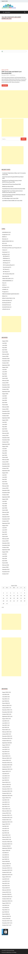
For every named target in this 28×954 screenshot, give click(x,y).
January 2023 (5, 435)
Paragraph (4, 291)
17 (7, 598)
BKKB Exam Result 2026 (7, 186)
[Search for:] (14, 139)
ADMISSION (5, 232)
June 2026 (4, 345)
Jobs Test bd (11, 950)
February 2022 (5, 459)
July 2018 (4, 554)
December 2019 (5, 516)
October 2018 (5, 547)
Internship (4, 276)
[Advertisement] (14, 36)
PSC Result (5, 269)
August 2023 (5, 420)
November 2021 (6, 466)
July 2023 (4, 422)
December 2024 (5, 384)
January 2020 (5, 514)
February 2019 (5, 538)
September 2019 (6, 523)
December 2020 (5, 490)
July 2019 (4, 527)
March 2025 (5, 378)
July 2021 (4, 475)
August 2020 (5, 499)
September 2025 (6, 365)
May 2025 (4, 373)
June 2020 (4, 503)
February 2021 (5, 486)
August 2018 (5, 551)
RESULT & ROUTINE (5, 69)
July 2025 (4, 369)
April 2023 (4, 428)
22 (24, 598)
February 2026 (5, 354)
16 (3, 598)
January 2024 (5, 409)
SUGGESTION (5, 304)
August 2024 (5, 393)
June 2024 (4, 398)
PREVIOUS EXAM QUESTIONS (9, 293)
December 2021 (5, 464)
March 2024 (5, 404)
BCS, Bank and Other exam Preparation (11, 247)
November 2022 (6, 439)
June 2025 (4, 371)
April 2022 (4, 455)
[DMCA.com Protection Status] (5, 934)
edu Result (4, 254)
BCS (3, 243)
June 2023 (4, 424)
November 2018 (6, 545)
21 (21, 598)
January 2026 (5, 356)
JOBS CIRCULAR (6, 278)
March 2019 (5, 536)
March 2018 (5, 562)
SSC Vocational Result (8, 273)
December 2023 (5, 411)
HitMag (14, 952)
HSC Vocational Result (8, 265)
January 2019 (5, 540)
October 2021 (5, 468)
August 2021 (5, 472)
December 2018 (5, 543)
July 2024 (4, 395)
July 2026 (4, 343)
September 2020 (6, 497)
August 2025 (5, 367)
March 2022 (5, 457)
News (3, 282)
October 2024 (5, 389)
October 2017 (5, 573)
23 (3, 600)
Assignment (5, 234)
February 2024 (5, 406)
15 (24, 595)
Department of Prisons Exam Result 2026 (11, 184)
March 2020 (5, 510)
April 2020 (4, 507)
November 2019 (6, 518)
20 (17, 598)
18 (10, 598)
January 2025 (5, 382)
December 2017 (5, 569)
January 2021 (5, 488)
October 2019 (5, 521)
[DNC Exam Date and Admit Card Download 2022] (14, 59)
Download (4, 252)
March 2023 (5, 431)
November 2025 (6, 360)
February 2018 (5, 565)
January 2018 (5, 567)
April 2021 (4, 481)
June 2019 (4, 529)
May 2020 (4, 505)
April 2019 (4, 534)
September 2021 (6, 470)
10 (7, 595)
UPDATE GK (5, 309)
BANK (3, 236)
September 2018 (6, 549)
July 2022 (4, 448)
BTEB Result (5, 258)
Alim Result (5, 256)
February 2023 (5, 433)
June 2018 (4, 556)
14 (21, 595)
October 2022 (5, 442)
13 (17, 595)
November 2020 (6, 492)
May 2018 (4, 558)
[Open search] (25, 12)
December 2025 (5, 358)
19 (14, 598)
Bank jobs (4, 239)
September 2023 (6, 417)
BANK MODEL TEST (7, 241)
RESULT (4, 296)
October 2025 (5, 363)
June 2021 (4, 477)
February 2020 (5, 512)
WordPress (9, 952)
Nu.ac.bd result (6, 267)
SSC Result (5, 271)
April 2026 (4, 349)
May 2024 (4, 400)
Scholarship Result (6, 300)
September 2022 (6, 444)
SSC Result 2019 (6, 302)
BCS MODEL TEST (6, 245)
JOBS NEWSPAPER (6, 280)
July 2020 (4, 501)
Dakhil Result (6, 260)
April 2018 (4, 560)
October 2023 (5, 415)
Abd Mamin (13, 75)
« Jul (3, 607)
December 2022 (5, 437)
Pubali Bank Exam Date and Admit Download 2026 (13, 188)
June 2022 (4, 450)
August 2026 (5, 341)
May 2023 (4, 426)
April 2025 (4, 376)
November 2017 (6, 571)
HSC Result (5, 262)
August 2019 (5, 525)
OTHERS (4, 289)
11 (10, 595)
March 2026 (5, 352)
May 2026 (4, 347)
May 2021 (4, 479)
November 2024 (6, 387)
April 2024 (4, 402)
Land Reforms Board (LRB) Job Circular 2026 (12, 200)
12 (14, 595)
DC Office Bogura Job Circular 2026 (10, 198)
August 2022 (5, 446)
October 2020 (5, 494)
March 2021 (5, 483)
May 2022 (4, 453)
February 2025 (5, 380)
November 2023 (6, 413)
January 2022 (5, 461)
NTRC (3, 285)
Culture (4, 250)
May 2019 (4, 532)
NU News (4, 287)
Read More (4, 85)
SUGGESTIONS (5, 307)
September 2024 (6, 391)
